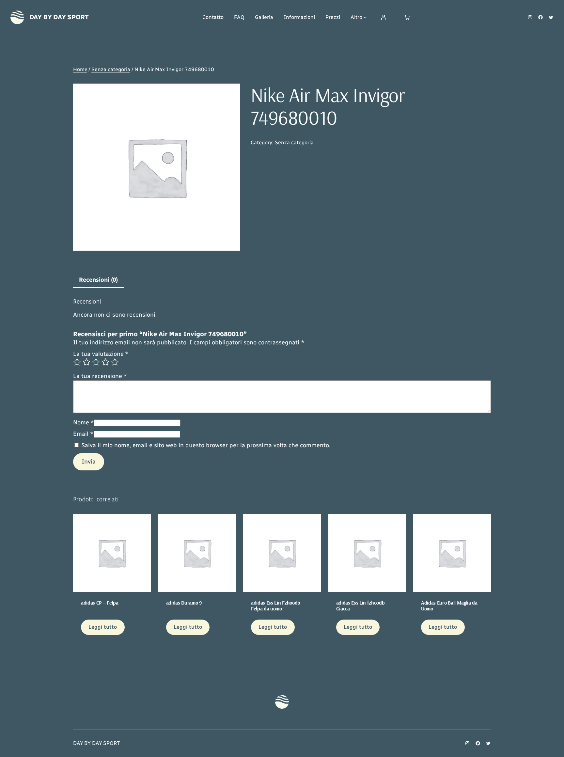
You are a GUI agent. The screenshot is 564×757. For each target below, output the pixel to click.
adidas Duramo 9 (184, 603)
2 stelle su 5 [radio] (86, 362)
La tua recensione (100, 376)
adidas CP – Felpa (99, 603)
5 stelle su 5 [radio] (115, 362)
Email (83, 433)
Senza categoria (110, 69)
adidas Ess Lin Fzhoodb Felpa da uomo (275, 606)
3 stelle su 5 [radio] (96, 362)
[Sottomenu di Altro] (365, 17)
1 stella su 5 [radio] (77, 362)
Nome (83, 422)
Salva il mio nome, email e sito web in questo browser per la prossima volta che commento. (205, 445)
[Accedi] (383, 17)
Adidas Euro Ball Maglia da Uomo (449, 606)
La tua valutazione (101, 353)
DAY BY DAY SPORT (59, 17)
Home (80, 69)
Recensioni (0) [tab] (98, 279)
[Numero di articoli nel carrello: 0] (407, 17)
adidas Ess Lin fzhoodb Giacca (360, 606)
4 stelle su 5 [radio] (105, 362)
